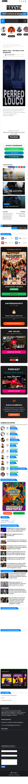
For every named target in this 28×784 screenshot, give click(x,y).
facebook (14, 228)
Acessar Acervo (14, 414)
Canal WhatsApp (15, 156)
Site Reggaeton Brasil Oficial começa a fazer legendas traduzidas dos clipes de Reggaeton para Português (17, 547)
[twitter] (21, 1)
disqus (25, 228)
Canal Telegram (14, 153)
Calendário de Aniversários (14, 323)
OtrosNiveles (5, 46)
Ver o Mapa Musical (19, 513)
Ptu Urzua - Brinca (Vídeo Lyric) (11, 206)
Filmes (3, 697)
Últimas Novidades (7, 571)
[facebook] (19, 1)
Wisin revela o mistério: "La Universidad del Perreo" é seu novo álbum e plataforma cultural (17, 583)
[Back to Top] (17, 773)
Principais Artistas (21, 571)
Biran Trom (8, 44)
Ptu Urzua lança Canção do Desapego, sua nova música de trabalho (13, 178)
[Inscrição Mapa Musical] (14, 15)
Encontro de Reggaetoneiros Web (9, 695)
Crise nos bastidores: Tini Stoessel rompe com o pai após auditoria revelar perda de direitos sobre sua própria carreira (17, 576)
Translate (12, 522)
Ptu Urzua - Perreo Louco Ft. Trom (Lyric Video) (13, 191)
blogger (20, 228)
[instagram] (25, 1)
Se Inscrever (7, 513)
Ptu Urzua (11, 46)
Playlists (5, 672)
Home (4, 44)
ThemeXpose (16, 775)
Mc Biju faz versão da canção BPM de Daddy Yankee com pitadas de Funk (16, 558)
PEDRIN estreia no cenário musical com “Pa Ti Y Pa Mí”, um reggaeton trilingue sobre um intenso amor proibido (16, 530)
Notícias (5, 175)
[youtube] (23, 1)
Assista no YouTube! (14, 352)
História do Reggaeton (7, 700)
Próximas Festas (14, 249)
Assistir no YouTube (14, 391)
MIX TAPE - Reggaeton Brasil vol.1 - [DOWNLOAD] (15, 534)
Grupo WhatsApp (15, 149)
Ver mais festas (14, 294)
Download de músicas (15, 44)
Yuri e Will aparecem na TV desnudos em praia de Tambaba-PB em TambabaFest (17, 540)
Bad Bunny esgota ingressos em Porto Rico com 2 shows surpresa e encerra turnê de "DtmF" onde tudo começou (16, 553)
